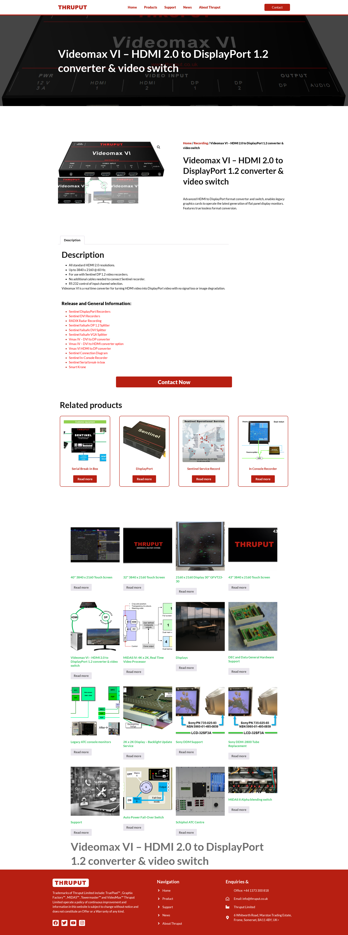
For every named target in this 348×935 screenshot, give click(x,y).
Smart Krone (77, 367)
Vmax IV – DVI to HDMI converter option (96, 344)
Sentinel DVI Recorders (84, 316)
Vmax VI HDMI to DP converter (90, 348)
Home (132, 7)
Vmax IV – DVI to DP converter (89, 339)
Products (150, 7)
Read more (85, 479)
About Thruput (209, 7)
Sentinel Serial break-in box (87, 362)
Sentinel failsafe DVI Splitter (87, 330)
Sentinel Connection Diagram (88, 353)
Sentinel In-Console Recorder (88, 358)
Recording (201, 143)
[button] (158, 147)
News (187, 7)
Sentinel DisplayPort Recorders (89, 311)
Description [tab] (72, 240)
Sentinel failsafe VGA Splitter (88, 334)
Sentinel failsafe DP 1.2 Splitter (89, 325)
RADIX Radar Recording (85, 321)
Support (170, 7)
